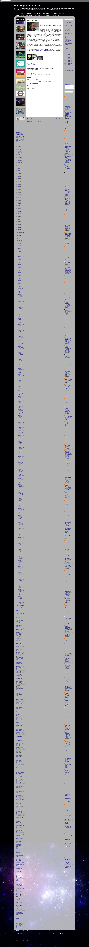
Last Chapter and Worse (32, 65)
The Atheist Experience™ (67, 742)
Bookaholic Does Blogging (68, 709)
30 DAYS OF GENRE (68, 25)
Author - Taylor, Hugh (21, 506)
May (20, 238)
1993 (19, 194)
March (20, 241)
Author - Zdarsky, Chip (20, 298)
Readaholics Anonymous (67, 216)
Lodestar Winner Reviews (19, 789)
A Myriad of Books (67, 409)
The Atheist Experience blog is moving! (68, 744)
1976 (19, 221)
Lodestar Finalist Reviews (19, 787)
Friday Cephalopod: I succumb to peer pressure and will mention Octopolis (68, 313)
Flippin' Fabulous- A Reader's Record (68, 627)
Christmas (18, 683)
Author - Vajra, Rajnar (21, 476)
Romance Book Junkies (68, 356)
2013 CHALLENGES (68, 63)
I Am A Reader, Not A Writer (68, 619)
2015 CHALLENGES (68, 60)
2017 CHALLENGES (68, 57)
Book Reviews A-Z (37, 13)
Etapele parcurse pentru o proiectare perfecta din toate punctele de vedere (68, 271)
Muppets (18, 803)
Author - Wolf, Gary (21, 413)
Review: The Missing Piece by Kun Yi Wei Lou (68, 134)
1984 (19, 208)
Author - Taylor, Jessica (21, 570)
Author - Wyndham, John (20, 381)
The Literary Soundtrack (67, 771)
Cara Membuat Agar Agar (67, 249)
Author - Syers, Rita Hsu (21, 600)
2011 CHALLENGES (68, 66)
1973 (19, 226)
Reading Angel (68, 591)
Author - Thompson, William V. (21, 523)
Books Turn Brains (67, 806)
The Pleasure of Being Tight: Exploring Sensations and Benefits (67, 150)
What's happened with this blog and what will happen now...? (68, 752)
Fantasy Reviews (19, 721)
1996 (19, 189)
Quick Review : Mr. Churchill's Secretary (68, 673)
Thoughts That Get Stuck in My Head (68, 386)
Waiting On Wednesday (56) (67, 728)
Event (17, 715)
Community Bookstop (67, 255)
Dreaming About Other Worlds (28, 5)
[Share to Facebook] (49, 81)
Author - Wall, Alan (21, 407)
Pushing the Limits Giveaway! (68, 682)
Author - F (20, 257)
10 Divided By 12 (68, 185)
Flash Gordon (19, 729)
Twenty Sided (67, 106)
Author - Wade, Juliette (21, 331)
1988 (19, 202)
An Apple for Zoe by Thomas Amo (68, 488)
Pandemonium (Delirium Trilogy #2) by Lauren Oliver (67, 553)
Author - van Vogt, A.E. (20, 474)
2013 (19, 162)
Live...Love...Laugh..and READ (68, 665)
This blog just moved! (67, 696)
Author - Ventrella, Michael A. (20, 470)
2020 (19, 151)
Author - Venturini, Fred (20, 459)
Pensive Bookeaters (67, 486)
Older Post (59, 118)
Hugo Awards (18, 750)
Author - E (20, 259)
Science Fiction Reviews (19, 873)
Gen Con (18, 735)
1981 (19, 213)
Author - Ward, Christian (21, 350)
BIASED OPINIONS (68, 33)
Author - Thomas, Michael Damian (20, 517)
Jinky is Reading (68, 416)
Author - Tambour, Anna (20, 567)
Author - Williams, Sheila (20, 357)
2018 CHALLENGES (68, 55)
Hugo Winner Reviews (18, 761)
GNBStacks (67, 605)
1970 (19, 230)
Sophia (17, 879)
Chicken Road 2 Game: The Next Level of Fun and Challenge (68, 126)
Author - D (20, 261)
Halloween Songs (19, 741)
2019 (19, 152)
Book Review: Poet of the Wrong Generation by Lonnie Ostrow (68, 350)
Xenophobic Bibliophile (67, 795)
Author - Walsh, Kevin (21, 344)
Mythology (18, 811)
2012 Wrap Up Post (68, 654)
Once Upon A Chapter (67, 190)
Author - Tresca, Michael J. (20, 503)
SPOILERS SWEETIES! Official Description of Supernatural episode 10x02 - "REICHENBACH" (68, 506)
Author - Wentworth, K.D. (21, 321)
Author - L (20, 248)
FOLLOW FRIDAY (67, 39)
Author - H (20, 254)
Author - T (20, 277)
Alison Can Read (68, 379)
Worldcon (18, 918)
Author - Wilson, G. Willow (21, 445)
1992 (19, 195)
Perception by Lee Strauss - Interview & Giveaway (68, 621)
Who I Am (23, 13)
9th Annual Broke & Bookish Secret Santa (68, 290)
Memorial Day (19, 796)
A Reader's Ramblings (67, 303)
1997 (19, 187)
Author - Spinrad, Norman (20, 597)
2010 (19, 167)
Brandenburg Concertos (18, 663)
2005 (19, 175)
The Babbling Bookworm (67, 550)
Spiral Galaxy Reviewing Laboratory (67, 572)
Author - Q (20, 281)
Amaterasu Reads (67, 132)
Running (18, 867)
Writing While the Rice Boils (68, 452)
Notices (17, 835)
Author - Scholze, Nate (20, 577)
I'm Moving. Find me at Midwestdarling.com (68, 517)
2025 (19, 146)
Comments (68, 88)
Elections (18, 714)
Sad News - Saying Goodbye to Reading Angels (68, 593)
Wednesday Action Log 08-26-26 (68, 108)
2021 (19, 149)
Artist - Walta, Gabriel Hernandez (21, 391)
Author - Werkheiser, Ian (21, 328)
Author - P (20, 283)
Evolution (18, 717)
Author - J (20, 251)
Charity (17, 679)
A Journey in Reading (67, 542)
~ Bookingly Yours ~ (67, 347)
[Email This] (45, 81)
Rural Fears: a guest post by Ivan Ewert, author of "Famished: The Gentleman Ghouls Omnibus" (68, 322)
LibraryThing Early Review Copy (19, 780)
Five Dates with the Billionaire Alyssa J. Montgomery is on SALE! (68, 219)
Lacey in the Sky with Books (68, 778)
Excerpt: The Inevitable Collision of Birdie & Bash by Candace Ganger (68, 333)
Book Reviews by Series (59, 13)
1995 (19, 191)
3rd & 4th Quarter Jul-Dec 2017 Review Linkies (68, 341)
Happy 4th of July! (68, 766)
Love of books (68, 798)
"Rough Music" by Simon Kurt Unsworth (68, 703)
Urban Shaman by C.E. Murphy (68, 567)
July (19, 235)
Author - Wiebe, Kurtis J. (21, 402)
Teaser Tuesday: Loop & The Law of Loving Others (68, 464)
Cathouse (18, 675)
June (20, 237)
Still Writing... (67, 859)
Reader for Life (68, 671)
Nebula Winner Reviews (19, 822)
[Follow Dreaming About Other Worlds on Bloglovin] (68, 92)
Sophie (17, 880)
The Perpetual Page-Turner (68, 166)
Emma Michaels (68, 184)
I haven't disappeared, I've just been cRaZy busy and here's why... (68, 585)
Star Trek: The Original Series (19, 885)
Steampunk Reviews (20, 888)
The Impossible (67, 635)
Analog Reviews (19, 628)
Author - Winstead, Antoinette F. (21, 347)
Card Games (18, 672)
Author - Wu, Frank (20, 308)
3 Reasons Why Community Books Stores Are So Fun (68, 257)
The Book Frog (68, 364)
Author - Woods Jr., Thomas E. (21, 337)
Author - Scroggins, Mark (20, 573)
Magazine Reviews (20, 15)
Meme (17, 795)
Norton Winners (19, 834)
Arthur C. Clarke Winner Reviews (19, 639)
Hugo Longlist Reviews (19, 756)
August (20, 233)
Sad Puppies (18, 868)
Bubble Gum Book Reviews (68, 559)
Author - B (20, 264)
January (20, 607)
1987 (19, 203)
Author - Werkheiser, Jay (21, 419)
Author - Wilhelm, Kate (20, 416)
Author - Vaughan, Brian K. (20, 467)
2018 (19, 154)
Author (36, 83)
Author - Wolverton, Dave (20, 442)
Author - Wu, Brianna (20, 319)
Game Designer (19, 733)
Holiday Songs (19, 747)
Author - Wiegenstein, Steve (21, 365)
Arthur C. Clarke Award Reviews (19, 636)
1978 (19, 218)
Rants (17, 852)
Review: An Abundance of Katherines (67, 440)
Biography (18, 649)
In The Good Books (67, 726)
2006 (19, 173)
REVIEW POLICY (67, 48)
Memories (18, 798)
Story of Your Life (68, 395)
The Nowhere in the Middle (68, 716)
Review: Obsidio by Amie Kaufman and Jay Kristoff (68, 305)
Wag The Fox (67, 318)
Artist (17, 640)
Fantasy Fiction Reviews (19, 719)
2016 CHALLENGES (68, 58)
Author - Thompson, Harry (21, 534)
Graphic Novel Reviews (19, 738)
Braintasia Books (67, 856)
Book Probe (67, 225)
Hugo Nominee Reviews (19, 758)
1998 (19, 186)
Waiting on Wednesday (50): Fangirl (68, 600)
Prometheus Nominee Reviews (19, 845)
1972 (19, 227)
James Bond (18, 776)
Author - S (20, 278)
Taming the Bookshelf (67, 611)
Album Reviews (19, 622)
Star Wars (18, 886)
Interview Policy (19, 774)
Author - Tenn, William (21, 532)
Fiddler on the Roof (20, 725)
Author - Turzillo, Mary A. (21, 509)
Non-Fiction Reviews (20, 830)
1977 (19, 219)
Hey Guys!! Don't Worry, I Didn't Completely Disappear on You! (68, 736)
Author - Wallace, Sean (20, 315)
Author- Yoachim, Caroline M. (21, 305)
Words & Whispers (67, 733)
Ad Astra (18, 618)
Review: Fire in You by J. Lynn (68, 404)
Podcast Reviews (19, 838)
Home (18, 13)
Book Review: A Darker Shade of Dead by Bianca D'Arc (67, 789)
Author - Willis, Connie (21, 378)
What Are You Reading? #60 (67, 613)
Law (17, 777)
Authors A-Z (29, 13)
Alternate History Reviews (19, 626)
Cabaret (17, 664)
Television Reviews (56, 15)
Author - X (20, 270)
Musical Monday (47, 15)
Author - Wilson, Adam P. (21, 451)
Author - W (20, 272)
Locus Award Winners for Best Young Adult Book (19, 133)
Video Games (19, 906)
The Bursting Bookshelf (67, 296)
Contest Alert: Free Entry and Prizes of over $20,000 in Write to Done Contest (68, 455)
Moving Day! (67, 660)
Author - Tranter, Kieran (20, 512)
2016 (19, 157)
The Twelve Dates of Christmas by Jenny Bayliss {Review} (68, 193)
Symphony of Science (18, 894)
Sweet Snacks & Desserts (19, 891)
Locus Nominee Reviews (19, 782)
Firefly (17, 727)
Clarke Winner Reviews (19, 691)
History (17, 745)
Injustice (17, 767)
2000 (19, 183)
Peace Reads (67, 445)
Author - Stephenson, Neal (21, 590)
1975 (19, 222)
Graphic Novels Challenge (68, 339)
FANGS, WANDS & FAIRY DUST (68, 827)
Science (17, 871)
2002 (19, 179)
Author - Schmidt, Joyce (20, 593)
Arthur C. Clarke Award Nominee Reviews (19, 633)
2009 (19, 168)
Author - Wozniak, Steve (20, 334)
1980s (17, 612)
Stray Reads (67, 750)
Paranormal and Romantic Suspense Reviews (68, 114)
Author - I (20, 253)
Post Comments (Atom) (37, 121)
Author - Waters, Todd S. (21, 375)
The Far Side (38, 50)
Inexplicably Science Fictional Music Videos (20, 765)
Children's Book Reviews (19, 682)
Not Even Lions (68, 653)
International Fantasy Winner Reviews (20, 773)
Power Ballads (19, 841)
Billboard (18, 647)
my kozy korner (68, 758)
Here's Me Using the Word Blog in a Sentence (68, 234)
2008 (19, 170)
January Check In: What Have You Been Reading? (68, 278)
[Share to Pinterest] (50, 81)
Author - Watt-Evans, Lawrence (21, 438)
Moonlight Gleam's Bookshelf (67, 122)
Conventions (18, 699)
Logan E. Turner (68, 843)
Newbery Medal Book (20, 827)
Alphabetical (32, 83)
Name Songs (18, 817)
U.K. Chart (18, 902)
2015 (19, 159)
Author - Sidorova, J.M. (20, 583)
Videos (17, 908)
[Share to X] (48, 81)
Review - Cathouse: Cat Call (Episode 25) (20, 137)
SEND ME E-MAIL (67, 22)
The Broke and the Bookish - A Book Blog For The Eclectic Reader (68, 286)
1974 (19, 224)
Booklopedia (67, 598)
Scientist (18, 875)
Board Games (19, 653)
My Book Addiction (67, 694)
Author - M (20, 246)
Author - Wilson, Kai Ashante (21, 425)
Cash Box (18, 674)
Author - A (20, 265)
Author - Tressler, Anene (20, 547)
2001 (19, 181)
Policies (17, 839)
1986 (19, 205)
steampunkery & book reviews (68, 529)
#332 (65, 263)
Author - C (20, 262)
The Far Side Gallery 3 (31, 63)
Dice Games (18, 703)
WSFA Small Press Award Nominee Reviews (19, 920)
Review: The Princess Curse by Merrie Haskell (68, 647)
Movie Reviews (29, 15)
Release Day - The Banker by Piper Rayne (68, 374)
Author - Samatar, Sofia (20, 586)
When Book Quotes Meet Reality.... (68, 630)
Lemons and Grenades (67, 773)
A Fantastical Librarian (67, 659)
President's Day (19, 842)
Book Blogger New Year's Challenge (19, 658)
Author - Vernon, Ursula (20, 453)
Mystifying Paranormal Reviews (67, 811)
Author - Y (20, 269)
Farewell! (66, 524)
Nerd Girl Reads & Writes (68, 816)
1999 (19, 184)
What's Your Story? (67, 429)
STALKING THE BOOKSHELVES (68, 462)
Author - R (20, 280)
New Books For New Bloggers (68, 687)
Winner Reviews (19, 911)
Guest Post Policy (19, 740)
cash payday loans (68, 606)
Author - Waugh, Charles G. (20, 387)
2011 (19, 165)
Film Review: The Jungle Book (68, 418)
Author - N (20, 286)
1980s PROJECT (67, 30)
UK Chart (18, 905)
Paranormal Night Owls (67, 502)
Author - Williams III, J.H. (21, 371)
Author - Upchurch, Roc (20, 489)
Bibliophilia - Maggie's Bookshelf (67, 493)
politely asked (47, 50)
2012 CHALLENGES (68, 64)
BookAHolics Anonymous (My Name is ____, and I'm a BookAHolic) (68, 176)
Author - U (20, 275)
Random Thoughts (19, 850)
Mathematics (18, 793)
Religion (17, 857)
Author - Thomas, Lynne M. (20, 561)
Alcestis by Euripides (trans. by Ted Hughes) (68, 411)
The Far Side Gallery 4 (31, 64)
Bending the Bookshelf (67, 99)
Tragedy (17, 899)
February (20, 605)
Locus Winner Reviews (19, 785)
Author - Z (20, 267)
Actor (17, 617)
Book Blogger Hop (19, 655)
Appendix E (18, 629)
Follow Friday (18, 730)
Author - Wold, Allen (21, 431)
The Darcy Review (67, 471)
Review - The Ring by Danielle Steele (19, 125)
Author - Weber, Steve (21, 397)
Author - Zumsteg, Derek (20, 291)
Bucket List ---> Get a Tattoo (67, 531)
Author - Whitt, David (21, 325)
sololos (48, 943)
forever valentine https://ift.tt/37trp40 (68, 243)
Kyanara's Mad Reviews (68, 640)
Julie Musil (67, 422)
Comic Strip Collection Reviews (20, 694)
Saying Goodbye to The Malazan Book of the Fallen (68, 480)
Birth (17, 650)
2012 (19, 163)
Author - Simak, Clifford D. (21, 580)
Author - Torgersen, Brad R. (20, 554)
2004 (19, 176)
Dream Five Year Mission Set (19, 706)
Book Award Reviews (47, 13)
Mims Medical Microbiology (67, 447)
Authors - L (29, 79)
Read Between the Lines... (68, 786)
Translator (18, 901)
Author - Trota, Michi (21, 538)
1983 (19, 210)
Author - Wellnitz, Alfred (20, 341)
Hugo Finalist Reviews (18, 752)
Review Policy (19, 860)
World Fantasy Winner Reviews (19, 916)
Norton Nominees (19, 832)
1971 (19, 229)
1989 (19, 200)
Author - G (20, 256)
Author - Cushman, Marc (20, 244)
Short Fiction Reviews (18, 877)
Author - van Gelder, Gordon (20, 463)
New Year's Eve (19, 823)
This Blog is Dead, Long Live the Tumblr (68, 575)
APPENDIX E (66, 32)
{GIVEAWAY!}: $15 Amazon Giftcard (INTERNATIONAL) (68, 431)
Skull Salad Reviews (67, 701)
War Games (18, 909)
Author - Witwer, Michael (21, 448)
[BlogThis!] (46, 81)
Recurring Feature (19, 855)
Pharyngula (67, 310)
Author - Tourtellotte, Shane (21, 557)
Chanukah (18, 678)
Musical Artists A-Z (38, 15)
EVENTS (66, 37)
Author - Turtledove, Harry (21, 540)
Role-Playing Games (20, 864)
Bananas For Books (67, 438)
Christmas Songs (19, 685)
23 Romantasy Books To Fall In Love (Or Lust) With (68, 168)
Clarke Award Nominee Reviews (19, 688)
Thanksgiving (18, 898)
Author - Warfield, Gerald (20, 410)
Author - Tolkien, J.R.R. (20, 550)
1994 (19, 192)
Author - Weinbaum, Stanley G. (21, 353)
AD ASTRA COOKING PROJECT (66, 28)
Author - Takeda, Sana (20, 499)
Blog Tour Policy (19, 652)
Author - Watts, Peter (21, 428)
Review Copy (18, 859)
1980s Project (19, 613)
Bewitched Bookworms (67, 851)
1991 (19, 197)
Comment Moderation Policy (19, 697)
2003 (19, 178)
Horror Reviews (19, 748)
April (20, 240)
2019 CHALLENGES (68, 54)
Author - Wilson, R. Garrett (21, 385)
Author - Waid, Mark (21, 405)
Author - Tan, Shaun (20, 544)
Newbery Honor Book (20, 825)
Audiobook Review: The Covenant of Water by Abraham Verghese (68, 160)
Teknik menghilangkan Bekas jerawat (67, 496)
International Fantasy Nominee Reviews (20, 770)
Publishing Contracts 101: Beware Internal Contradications (67, 202)
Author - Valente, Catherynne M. (21, 486)
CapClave (18, 671)
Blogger (56, 943)
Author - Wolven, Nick (21, 369)
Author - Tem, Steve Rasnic (21, 496)
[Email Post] (43, 81)
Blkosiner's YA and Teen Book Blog (68, 401)
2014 (19, 160)
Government (18, 736)
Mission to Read (68, 565)
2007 (19, 171)
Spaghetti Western (19, 882)
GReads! (66, 276)
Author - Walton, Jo (20, 360)
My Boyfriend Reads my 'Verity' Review (68, 210)
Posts (67, 86)
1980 (19, 214)
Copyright (18, 702)
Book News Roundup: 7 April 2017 (68, 366)
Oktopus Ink (67, 535)
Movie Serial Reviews (20, 801)
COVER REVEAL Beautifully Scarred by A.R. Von (68, 358)
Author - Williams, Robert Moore (20, 312)
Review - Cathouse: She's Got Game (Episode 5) (20, 140)
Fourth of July (19, 732)
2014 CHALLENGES (68, 61)
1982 (19, 211)
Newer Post (30, 118)
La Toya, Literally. (66, 823)
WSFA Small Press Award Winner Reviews (19, 924)
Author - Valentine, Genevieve (20, 479)
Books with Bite (68, 819)
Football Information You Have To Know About (67, 228)
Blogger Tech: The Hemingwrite (68, 473)
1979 (19, 216)
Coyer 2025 (67, 142)
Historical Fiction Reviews (19, 744)
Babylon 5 (18, 643)
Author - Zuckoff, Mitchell (20, 295)
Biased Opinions (19, 646)
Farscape (18, 722)
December (21, 232)
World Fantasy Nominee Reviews (19, 913)
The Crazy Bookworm (67, 208)
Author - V (20, 273)
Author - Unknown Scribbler (20, 493)
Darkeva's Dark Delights (68, 147)
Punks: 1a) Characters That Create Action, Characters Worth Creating (68, 719)
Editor (17, 712)
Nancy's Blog (67, 634)
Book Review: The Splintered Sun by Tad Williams (68, 101)
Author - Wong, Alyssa (21, 363)
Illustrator (18, 762)
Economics (18, 711)
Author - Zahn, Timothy (21, 289)
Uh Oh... (66, 710)
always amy (67, 241)
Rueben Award (35, 49)
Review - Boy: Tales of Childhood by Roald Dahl (20, 129)
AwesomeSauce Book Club (68, 523)
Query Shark (67, 262)
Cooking (17, 700)
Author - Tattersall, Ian (21, 520)
